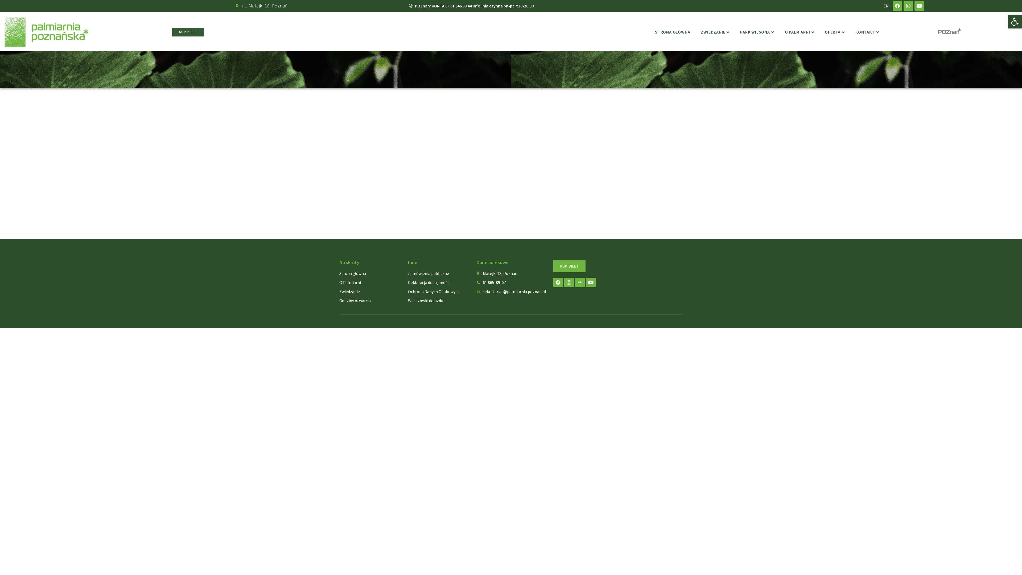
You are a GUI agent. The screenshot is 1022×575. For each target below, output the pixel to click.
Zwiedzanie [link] (713, 32)
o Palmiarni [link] (797, 32)
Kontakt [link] (865, 32)
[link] (1015, 21)
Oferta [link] (832, 32)
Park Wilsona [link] (755, 32)
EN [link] (886, 6)
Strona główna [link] (672, 32)
